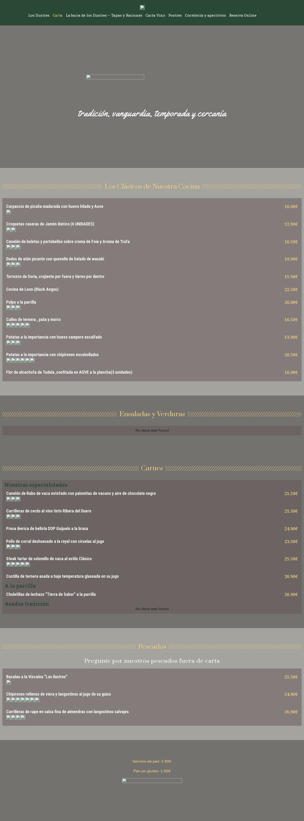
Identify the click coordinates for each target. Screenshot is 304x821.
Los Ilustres (38, 15)
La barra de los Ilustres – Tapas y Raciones (104, 15)
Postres (175, 15)
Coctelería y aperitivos (205, 15)
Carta (57, 15)
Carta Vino (155, 15)
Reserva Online (242, 15)
